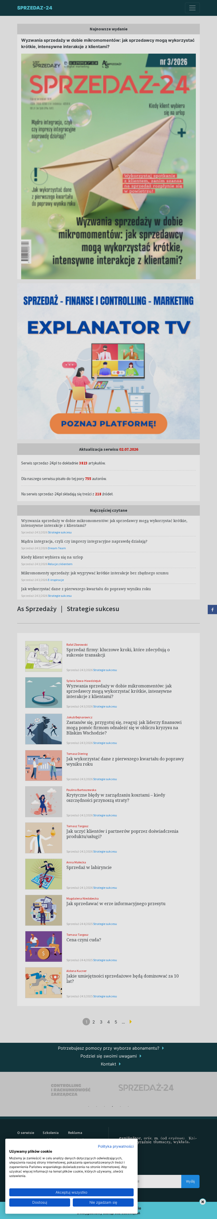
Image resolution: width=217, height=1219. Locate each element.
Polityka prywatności (116, 1146)
